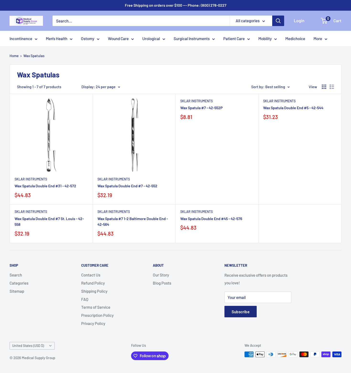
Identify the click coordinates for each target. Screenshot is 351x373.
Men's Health (56, 38)
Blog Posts (162, 283)
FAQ (84, 299)
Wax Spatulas (33, 56)
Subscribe (241, 311)
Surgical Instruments (192, 38)
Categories (19, 283)
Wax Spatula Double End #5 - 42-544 (293, 107)
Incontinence (21, 38)
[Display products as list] (332, 87)
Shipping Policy (94, 291)
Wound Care (118, 38)
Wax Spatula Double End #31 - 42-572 (45, 186)
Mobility (265, 38)
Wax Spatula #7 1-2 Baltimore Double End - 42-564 (132, 221)
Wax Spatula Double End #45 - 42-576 (211, 218)
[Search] (278, 21)
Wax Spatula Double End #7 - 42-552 (127, 186)
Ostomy (87, 38)
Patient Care (234, 38)
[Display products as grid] (324, 87)
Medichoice (295, 38)
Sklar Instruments (31, 179)
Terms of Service (95, 307)
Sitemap (17, 291)
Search (16, 274)
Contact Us (90, 274)
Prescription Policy (97, 315)
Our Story (161, 274)
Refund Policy (93, 283)
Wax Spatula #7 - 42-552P (201, 107)
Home (14, 56)
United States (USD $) (28, 346)
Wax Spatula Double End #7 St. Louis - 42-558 (49, 221)
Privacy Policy (93, 323)
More (318, 38)
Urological (151, 38)
